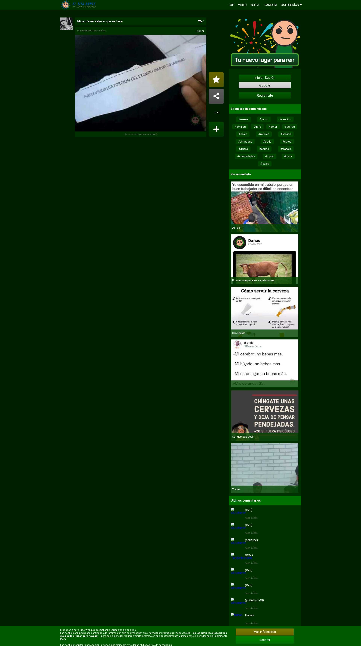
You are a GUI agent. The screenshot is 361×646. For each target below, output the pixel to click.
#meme (243, 119)
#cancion (285, 119)
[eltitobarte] (66, 29)
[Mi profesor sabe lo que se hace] (140, 83)
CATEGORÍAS (290, 5)
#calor (288, 156)
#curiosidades (246, 156)
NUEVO (255, 5)
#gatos (286, 141)
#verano (286, 134)
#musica (263, 134)
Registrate (265, 95)
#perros (290, 126)
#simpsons (245, 141)
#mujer (269, 156)
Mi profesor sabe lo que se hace (100, 21)
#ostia (267, 141)
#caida (265, 163)
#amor (273, 126)
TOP (231, 5)
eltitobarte (86, 30)
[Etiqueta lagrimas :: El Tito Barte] (79, 9)
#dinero (243, 149)
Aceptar (264, 640)
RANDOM (270, 5)
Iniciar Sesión (264, 78)
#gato (257, 126)
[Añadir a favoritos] (216, 79)
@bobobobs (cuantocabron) (140, 134)
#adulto (264, 149)
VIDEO (242, 5)
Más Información (265, 632)
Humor (200, 31)
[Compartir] (216, 96)
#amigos (240, 126)
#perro (264, 119)
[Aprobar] (216, 129)
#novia (243, 134)
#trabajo (285, 149)
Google (264, 85)
